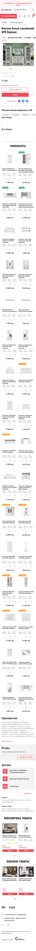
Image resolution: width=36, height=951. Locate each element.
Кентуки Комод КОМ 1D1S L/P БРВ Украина (9, 663)
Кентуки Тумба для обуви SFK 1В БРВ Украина (25, 417)
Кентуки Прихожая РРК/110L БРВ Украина (25, 346)
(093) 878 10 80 (9, 918)
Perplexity (15, 115)
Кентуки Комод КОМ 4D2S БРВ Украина (26, 381)
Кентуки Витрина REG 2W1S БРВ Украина (8, 593)
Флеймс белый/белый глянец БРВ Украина (25, 879)
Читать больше (7, 741)
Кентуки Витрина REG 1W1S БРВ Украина (26, 592)
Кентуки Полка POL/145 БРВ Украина (9, 310)
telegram (23, 101)
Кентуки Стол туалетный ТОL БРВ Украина (26, 451)
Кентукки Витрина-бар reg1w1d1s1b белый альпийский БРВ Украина (26, 170)
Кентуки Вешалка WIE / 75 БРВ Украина (9, 169)
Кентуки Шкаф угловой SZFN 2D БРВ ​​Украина (26, 276)
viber (19, 101)
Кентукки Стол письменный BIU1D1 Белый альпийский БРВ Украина (26, 205)
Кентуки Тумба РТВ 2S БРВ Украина (9, 451)
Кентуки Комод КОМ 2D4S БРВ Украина (9, 627)
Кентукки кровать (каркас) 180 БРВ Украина (8, 240)
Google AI (25, 115)
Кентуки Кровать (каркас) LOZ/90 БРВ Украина (9, 381)
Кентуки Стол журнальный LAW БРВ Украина (25, 240)
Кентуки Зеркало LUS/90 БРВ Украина (25, 663)
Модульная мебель (16, 22)
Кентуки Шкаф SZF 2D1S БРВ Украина (8, 557)
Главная (4, 22)
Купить (10, 850)
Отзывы (27, 38)
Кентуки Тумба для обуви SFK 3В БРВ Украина (9, 417)
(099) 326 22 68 (9, 920)
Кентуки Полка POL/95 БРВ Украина (25, 310)
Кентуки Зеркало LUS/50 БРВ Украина (9, 698)
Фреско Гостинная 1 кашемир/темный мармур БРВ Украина (9, 836)
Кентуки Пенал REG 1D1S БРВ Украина (25, 557)
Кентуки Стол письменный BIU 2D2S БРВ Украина (26, 699)
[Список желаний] (29, 16)
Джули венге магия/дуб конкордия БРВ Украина (9, 879)
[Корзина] (33, 16)
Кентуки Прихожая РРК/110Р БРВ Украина (9, 346)
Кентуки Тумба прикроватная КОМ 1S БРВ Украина (25, 487)
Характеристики (15, 38)
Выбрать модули (15, 90)
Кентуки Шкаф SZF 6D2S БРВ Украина (8, 522)
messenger (27, 101)
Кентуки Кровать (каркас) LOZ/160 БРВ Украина (9, 487)
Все (4, 38)
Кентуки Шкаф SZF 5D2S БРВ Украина (25, 522)
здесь (18, 5)
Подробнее (27, 793)
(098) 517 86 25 (21, 10)
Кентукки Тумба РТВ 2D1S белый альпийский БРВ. (9, 205)
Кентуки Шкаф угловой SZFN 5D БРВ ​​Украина (9, 276)
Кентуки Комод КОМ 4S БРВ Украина (26, 627)
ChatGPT (6, 115)
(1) (16, 843)
